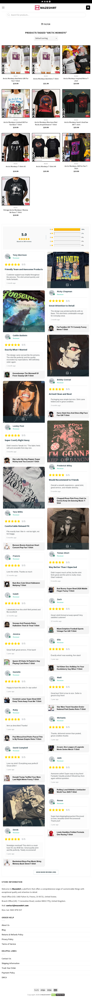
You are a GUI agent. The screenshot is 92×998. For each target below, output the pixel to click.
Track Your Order (9, 968)
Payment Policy (8, 972)
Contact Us (6, 958)
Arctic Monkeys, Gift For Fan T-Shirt (76, 167)
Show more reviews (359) (46, 872)
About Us (5, 925)
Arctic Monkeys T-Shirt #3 (16, 166)
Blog (4, 930)
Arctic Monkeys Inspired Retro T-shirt (76, 79)
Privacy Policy (7, 939)
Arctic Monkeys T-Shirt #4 (46, 166)
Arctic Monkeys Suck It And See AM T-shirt (76, 123)
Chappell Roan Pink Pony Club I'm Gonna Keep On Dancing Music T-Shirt (71, 500)
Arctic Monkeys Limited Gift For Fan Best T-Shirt (16, 123)
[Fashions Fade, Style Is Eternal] (46, 7)
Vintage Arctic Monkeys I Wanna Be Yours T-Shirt (15, 211)
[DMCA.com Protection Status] (58, 995)
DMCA (4, 977)
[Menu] (3, 8)
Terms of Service (9, 944)
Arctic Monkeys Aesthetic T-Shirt (46, 79)
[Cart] (88, 7)
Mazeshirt (16, 889)
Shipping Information (10, 963)
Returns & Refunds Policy (12, 934)
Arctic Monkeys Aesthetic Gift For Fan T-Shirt (15, 79)
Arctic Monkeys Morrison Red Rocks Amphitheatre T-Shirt (46, 123)
